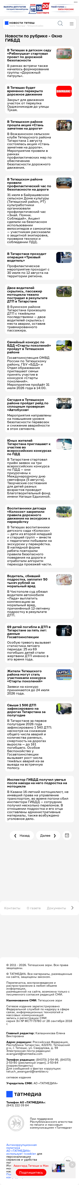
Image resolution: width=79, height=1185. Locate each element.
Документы (56, 908)
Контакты (12, 908)
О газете (34, 908)
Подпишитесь (31, 1172)
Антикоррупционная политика (21, 1146)
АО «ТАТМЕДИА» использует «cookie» (21, 1152)
